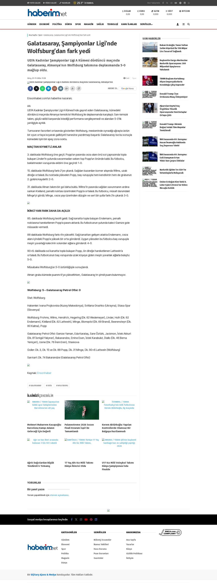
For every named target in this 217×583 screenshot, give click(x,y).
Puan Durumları (101, 553)
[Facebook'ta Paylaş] (30, 88)
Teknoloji (112, 24)
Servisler (145, 24)
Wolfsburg (63, 386)
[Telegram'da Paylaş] (48, 88)
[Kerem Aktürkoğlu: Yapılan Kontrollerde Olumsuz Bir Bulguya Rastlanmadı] (119, 410)
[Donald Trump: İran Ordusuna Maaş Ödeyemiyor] (150, 97)
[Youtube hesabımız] (176, 3)
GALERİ (35, 3)
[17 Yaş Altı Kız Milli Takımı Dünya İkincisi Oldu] (82, 448)
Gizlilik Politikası (134, 553)
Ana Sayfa (131, 540)
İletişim (129, 558)
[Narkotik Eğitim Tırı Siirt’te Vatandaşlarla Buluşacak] (150, 174)
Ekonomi (44, 24)
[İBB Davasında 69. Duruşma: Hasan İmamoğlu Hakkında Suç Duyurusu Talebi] (150, 145)
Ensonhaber (44, 373)
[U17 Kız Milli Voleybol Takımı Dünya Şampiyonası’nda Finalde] (119, 448)
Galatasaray (35, 386)
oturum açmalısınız (59, 495)
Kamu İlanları (129, 24)
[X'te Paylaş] (36, 88)
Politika (57, 24)
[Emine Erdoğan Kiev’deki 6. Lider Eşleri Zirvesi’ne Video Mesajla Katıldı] (150, 186)
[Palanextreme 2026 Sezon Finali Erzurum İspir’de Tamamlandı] (82, 410)
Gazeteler (98, 558)
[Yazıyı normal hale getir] (78, 88)
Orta (49, 386)
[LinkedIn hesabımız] (185, 3)
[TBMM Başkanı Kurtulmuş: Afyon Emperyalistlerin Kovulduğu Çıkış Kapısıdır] (150, 85)
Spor (78, 24)
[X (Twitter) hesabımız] (167, 3)
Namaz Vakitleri (101, 544)
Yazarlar (130, 544)
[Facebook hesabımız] (163, 3)
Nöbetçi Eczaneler (102, 540)
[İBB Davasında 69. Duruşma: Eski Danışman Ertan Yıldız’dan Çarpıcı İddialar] (150, 161)
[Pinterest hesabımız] (180, 3)
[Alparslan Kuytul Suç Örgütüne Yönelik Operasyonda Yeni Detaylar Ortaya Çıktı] (150, 112)
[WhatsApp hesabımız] (189, 3)
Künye (129, 549)
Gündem (31, 24)
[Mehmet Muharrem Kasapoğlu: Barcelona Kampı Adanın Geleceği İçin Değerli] (44, 410)
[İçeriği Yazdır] (60, 88)
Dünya (68, 24)
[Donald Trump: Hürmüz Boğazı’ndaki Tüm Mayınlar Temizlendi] (150, 127)
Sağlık (100, 24)
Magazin (88, 24)
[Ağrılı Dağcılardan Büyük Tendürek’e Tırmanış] (44, 448)
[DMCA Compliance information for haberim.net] (170, 535)
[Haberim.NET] (47, 17)
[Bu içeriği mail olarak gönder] (54, 88)
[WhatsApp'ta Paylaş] (42, 88)
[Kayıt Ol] (178, 24)
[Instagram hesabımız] (171, 3)
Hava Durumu (100, 549)
